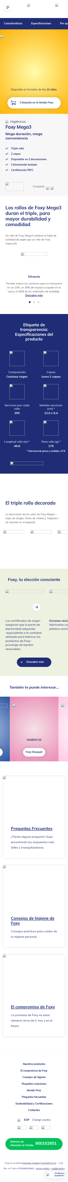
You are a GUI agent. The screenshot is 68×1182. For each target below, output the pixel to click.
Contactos (34, 1110)
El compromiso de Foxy (34, 1071)
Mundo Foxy (34, 1090)
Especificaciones (41, 23)
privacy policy (43, 1169)
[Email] (52, 186)
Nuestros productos (34, 1064)
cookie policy (58, 1169)
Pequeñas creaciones (34, 1084)
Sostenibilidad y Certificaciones (33, 1104)
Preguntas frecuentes (34, 1097)
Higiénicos (17, 122)
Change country (41, 1120)
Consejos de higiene (34, 1077)
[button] (30, 302)
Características (13, 23)
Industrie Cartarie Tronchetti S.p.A (39, 1163)
